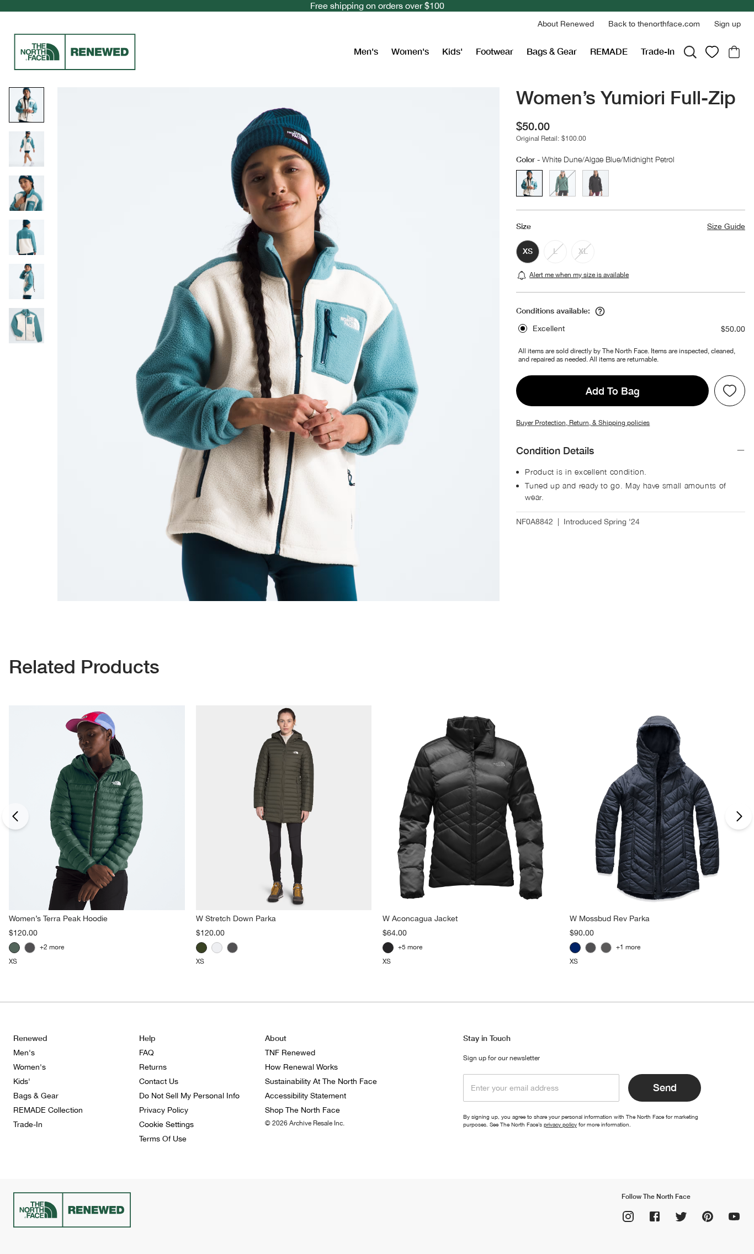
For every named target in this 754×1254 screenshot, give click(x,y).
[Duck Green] (14, 947)
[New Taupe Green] (201, 947)
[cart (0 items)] (734, 52)
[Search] (690, 52)
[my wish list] (712, 52)
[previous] (15, 816)
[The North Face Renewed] (179, 52)
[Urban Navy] (575, 947)
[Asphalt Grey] (606, 947)
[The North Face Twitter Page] (681, 1216)
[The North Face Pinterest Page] (707, 1216)
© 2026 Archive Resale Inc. (304, 1123)
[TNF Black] (29, 947)
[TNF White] (216, 947)
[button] (566, 24)
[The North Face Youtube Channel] (734, 1216)
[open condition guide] (600, 311)
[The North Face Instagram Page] (628, 1216)
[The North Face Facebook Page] (654, 1216)
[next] (738, 816)
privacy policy (560, 1124)
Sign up (727, 23)
